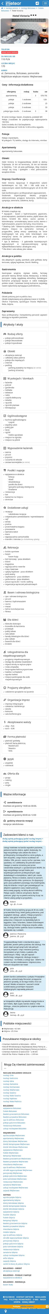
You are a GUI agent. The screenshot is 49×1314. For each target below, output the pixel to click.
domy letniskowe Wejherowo (15, 1141)
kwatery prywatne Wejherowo (15, 1161)
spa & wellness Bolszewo (13, 1120)
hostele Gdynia (9, 1214)
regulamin (40, 1297)
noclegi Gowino (9, 1093)
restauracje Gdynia (11, 1249)
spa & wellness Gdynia (12, 1235)
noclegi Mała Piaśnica (12, 1101)
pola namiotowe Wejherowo (15, 1179)
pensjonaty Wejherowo (12, 1173)
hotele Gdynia (9, 1217)
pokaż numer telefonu (9, 52)
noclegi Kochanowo (11, 1087)
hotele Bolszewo (10, 1111)
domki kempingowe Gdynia (14, 1206)
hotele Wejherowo (10, 1153)
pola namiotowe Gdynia (13, 1246)
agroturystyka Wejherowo (14, 1135)
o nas (35, 1299)
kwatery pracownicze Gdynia (15, 1223)
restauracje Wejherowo (13, 1182)
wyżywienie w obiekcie (12, 1277)
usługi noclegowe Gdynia (13, 1255)
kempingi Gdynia (10, 1220)
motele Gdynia (9, 1232)
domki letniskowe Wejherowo (15, 1147)
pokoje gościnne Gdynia (13, 1243)
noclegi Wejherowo (11, 1090)
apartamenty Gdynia (11, 1200)
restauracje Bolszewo (12, 1125)
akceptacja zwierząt (11, 1271)
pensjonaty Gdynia (11, 1241)
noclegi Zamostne (10, 1084)
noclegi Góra (8, 1081)
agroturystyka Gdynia (12, 1197)
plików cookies (27, 1306)
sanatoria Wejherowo (12, 1185)
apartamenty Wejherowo (13, 1138)
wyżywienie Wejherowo (13, 1150)
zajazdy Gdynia (9, 1261)
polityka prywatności (20, 1299)
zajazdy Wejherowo (11, 1190)
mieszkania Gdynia (11, 1229)
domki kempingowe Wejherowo (16, 1144)
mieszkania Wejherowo (12, 1164)
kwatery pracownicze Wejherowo (17, 1158)
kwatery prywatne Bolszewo (14, 1117)
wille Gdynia (8, 1258)
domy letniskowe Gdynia (13, 1203)
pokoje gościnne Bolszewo (14, 1123)
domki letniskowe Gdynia (13, 1209)
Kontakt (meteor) (24, 1297)
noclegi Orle (8, 1075)
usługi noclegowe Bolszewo (14, 1128)
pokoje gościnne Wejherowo (15, 1176)
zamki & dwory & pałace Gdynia (16, 1264)
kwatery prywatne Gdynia (13, 1226)
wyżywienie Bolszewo (12, 1108)
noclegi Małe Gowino (12, 1095)
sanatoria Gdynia (10, 1252)
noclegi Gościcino (10, 1078)
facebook (10, 1297)
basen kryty (8, 1284)
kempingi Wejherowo (12, 1156)
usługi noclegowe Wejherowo (15, 1187)
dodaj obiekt (28, 1302)
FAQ (5, 1299)
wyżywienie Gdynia (11, 1212)
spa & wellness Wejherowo (14, 1167)
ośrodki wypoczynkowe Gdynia (16, 1238)
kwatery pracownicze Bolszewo (16, 1114)
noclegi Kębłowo (10, 1098)
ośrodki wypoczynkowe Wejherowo (17, 1170)
